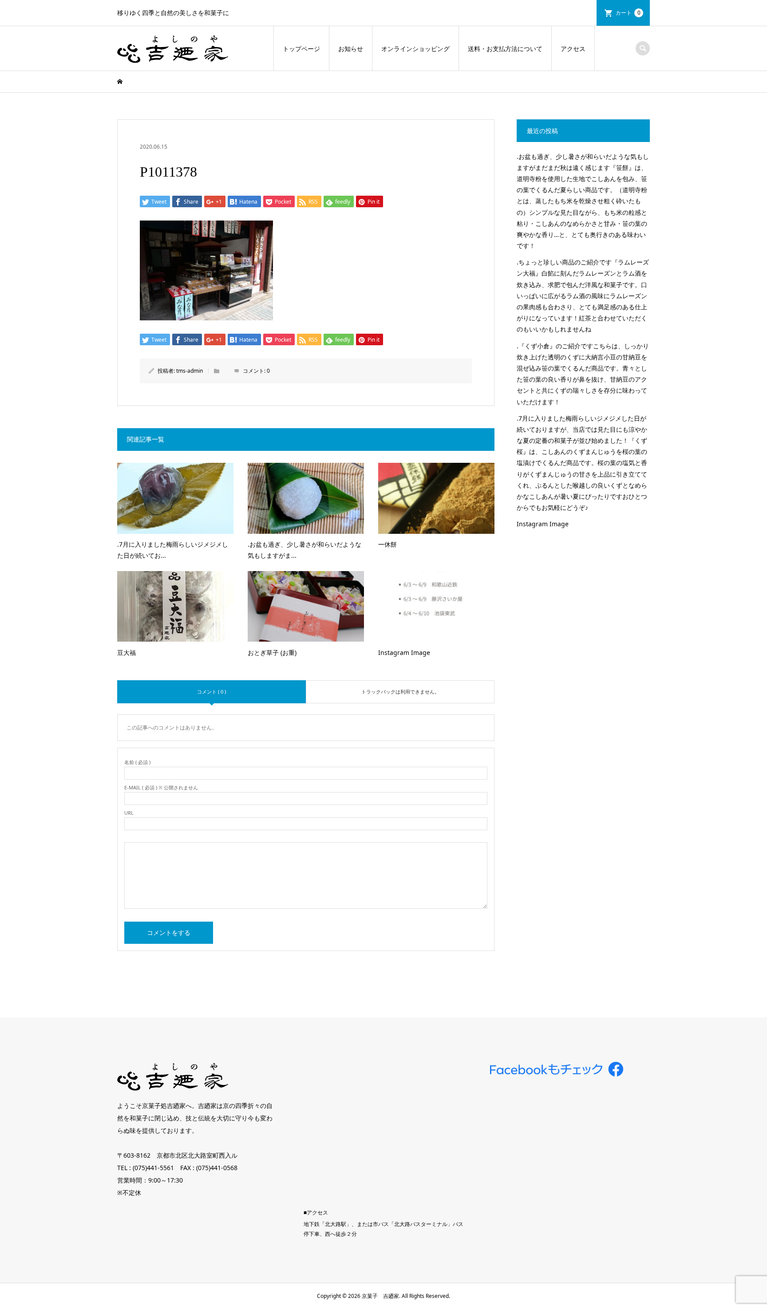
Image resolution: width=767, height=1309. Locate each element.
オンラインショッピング (415, 48)
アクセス (573, 48)
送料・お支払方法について (505, 48)
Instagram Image (543, 524)
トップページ (301, 48)
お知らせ (350, 48)
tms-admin (189, 371)
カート (628, 12)
